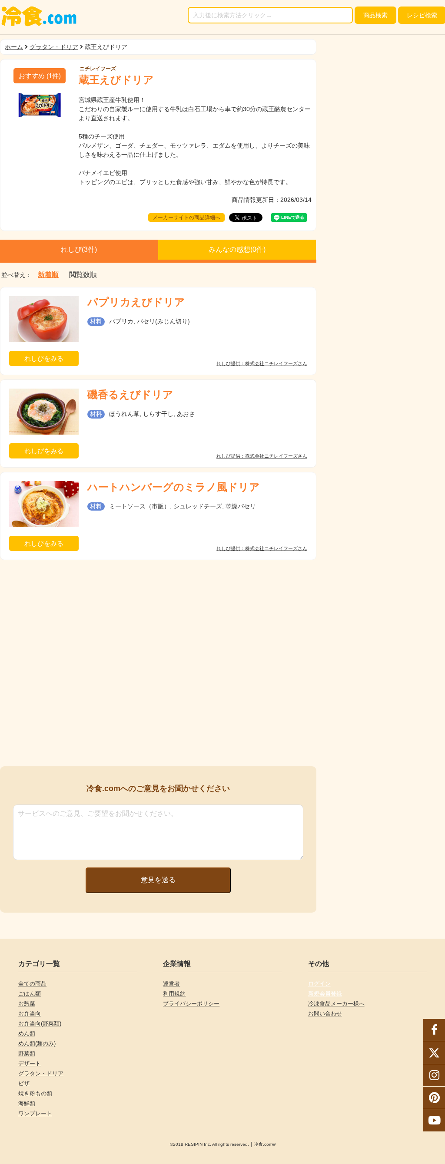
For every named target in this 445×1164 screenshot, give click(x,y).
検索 (375, 15)
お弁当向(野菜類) (39, 1023)
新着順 (48, 274)
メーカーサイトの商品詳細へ (186, 217)
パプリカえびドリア (136, 302)
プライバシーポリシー (191, 1003)
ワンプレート (35, 1113)
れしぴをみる (43, 358)
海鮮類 (26, 1103)
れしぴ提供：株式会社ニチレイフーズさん (261, 363)
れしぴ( (79, 249)
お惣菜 (26, 1003)
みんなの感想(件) (237, 249)
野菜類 (26, 1053)
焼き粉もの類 (35, 1093)
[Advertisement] (158, 625)
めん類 (26, 1033)
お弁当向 (29, 1013)
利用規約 (174, 993)
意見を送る (158, 880)
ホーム (14, 47)
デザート (29, 1063)
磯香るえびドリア (130, 394)
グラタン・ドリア (54, 47)
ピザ (24, 1083)
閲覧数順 (83, 274)
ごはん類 (29, 993)
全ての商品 (32, 983)
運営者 (171, 983)
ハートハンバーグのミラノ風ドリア (173, 487)
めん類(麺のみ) (37, 1043)
